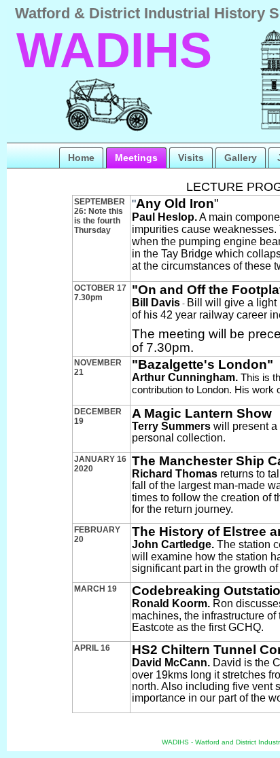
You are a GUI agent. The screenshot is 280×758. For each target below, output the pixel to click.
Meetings (136, 157)
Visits (191, 157)
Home (81, 157)
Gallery (240, 157)
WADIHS (114, 50)
